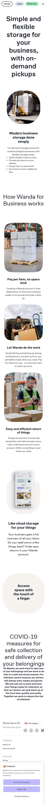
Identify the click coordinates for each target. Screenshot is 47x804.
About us (6, 744)
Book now (32, 3)
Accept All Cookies (21, 782)
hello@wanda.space (12, 727)
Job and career (9, 748)
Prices (5, 760)
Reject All (21, 789)
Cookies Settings (21, 796)
